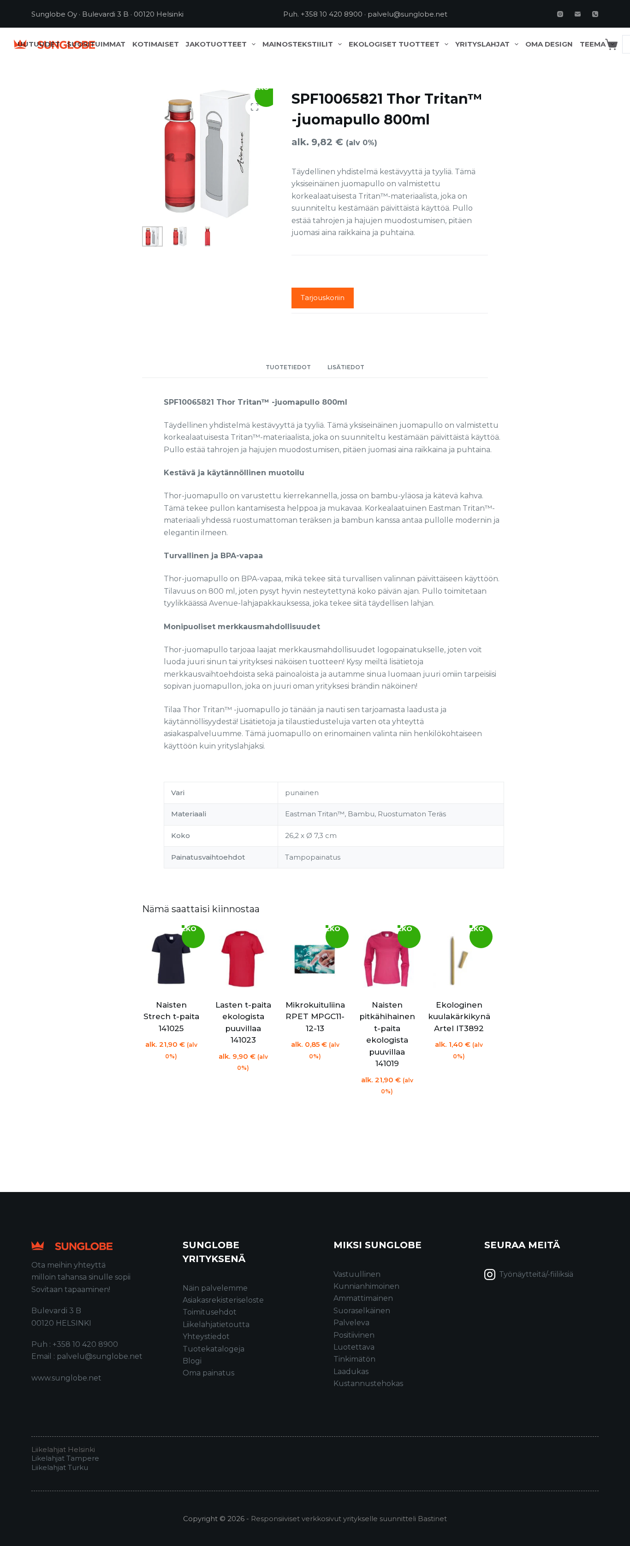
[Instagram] (560, 14)
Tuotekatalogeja (213, 1349)
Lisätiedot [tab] (345, 367)
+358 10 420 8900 (332, 14)
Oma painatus (208, 1373)
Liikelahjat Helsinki (63, 1449)
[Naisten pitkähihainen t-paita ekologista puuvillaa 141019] (387, 959)
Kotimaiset (155, 44)
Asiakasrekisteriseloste (223, 1300)
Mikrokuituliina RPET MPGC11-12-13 (315, 1016)
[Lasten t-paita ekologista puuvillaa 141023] (243, 959)
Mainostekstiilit (297, 44)
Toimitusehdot (210, 1312)
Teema (593, 44)
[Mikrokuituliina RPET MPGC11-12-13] (315, 959)
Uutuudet (39, 44)
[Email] (578, 14)
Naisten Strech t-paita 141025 (171, 1016)
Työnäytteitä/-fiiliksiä (536, 1274)
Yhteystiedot (206, 1336)
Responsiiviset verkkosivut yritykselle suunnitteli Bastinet (349, 1518)
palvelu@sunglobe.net (407, 14)
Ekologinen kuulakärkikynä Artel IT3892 (459, 1016)
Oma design (549, 44)
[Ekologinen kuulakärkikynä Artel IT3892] (459, 959)
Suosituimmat (96, 44)
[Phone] (595, 14)
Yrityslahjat (482, 44)
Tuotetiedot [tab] (288, 367)
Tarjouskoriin (323, 297)
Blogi (192, 1361)
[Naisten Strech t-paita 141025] (171, 959)
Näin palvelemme (215, 1288)
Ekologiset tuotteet (394, 44)
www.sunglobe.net (66, 1378)
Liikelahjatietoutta (216, 1324)
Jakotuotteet (216, 44)
